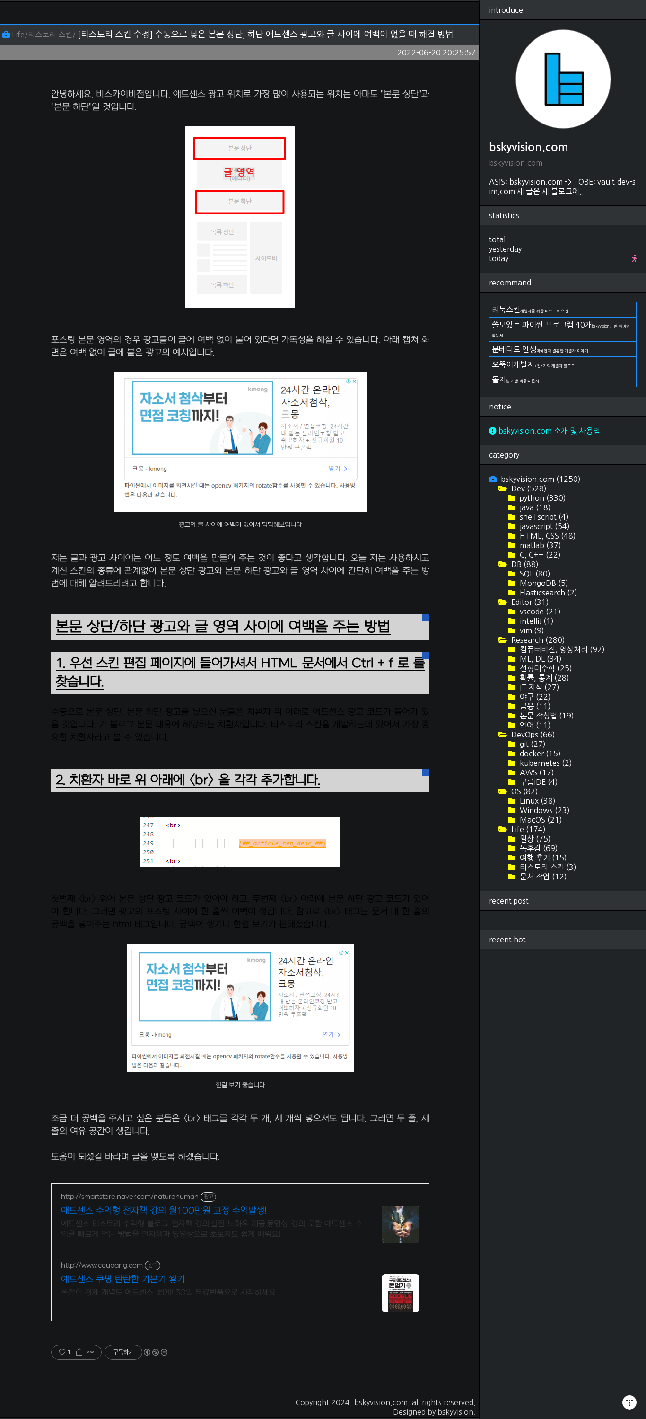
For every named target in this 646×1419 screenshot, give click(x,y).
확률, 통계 (543, 678)
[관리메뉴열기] (629, 1402)
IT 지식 (538, 687)
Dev (528, 488)
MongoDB (543, 583)
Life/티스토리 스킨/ (44, 34)
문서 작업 (542, 876)
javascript (544, 526)
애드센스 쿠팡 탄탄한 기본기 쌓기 (123, 1280)
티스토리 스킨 (547, 867)
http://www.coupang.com (102, 1265)
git (532, 744)
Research (537, 640)
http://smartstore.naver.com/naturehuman (130, 1197)
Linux (537, 801)
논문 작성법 (546, 715)
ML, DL (540, 659)
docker (539, 753)
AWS (536, 772)
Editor (529, 602)
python (542, 498)
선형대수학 (545, 668)
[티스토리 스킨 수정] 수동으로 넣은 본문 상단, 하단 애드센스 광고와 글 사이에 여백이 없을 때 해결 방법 (266, 34)
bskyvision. (456, 1412)
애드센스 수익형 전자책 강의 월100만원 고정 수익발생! (164, 1211)
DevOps (532, 734)
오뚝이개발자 (533, 364)
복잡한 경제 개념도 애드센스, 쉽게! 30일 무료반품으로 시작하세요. (169, 1292)
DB (524, 564)
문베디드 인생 (540, 349)
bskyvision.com (381, 1402)
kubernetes (545, 763)
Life (527, 829)
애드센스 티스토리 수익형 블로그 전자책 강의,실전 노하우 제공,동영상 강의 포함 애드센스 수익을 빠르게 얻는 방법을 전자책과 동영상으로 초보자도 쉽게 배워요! (212, 1229)
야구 (534, 697)
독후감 (538, 848)
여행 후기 (542, 857)
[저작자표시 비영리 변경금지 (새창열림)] (155, 1352)
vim (531, 630)
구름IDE (538, 782)
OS (523, 791)
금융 (534, 706)
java (534, 507)
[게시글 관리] (91, 1352)
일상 (534, 839)
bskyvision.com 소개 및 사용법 (548, 431)
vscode (539, 611)
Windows (544, 810)
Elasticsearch (547, 592)
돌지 (515, 379)
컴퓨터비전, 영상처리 (561, 649)
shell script (543, 517)
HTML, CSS (547, 536)
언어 (534, 725)
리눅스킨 (530, 309)
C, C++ (539, 555)
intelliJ (536, 621)
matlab (539, 545)
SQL (534, 573)
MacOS (540, 820)
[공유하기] (79, 1352)
